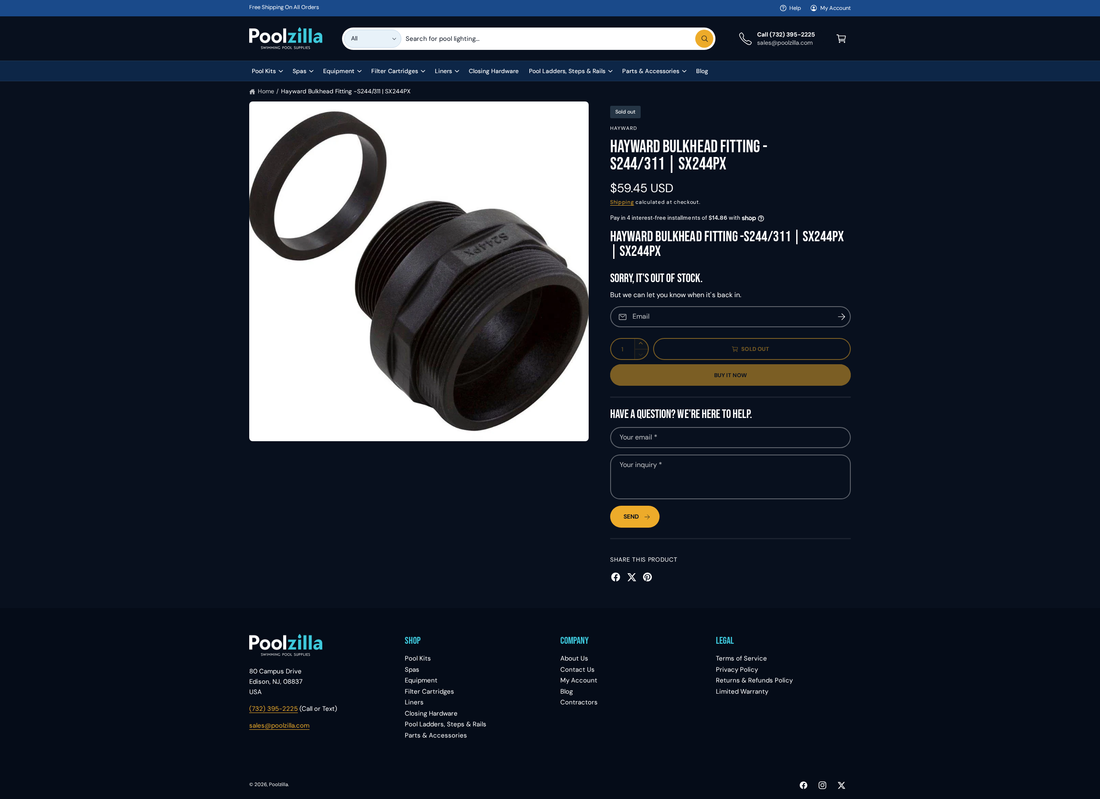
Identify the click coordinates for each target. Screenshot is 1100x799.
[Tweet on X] (631, 577)
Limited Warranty (742, 691)
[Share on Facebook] (615, 577)
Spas (299, 71)
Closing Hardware (431, 713)
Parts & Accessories (650, 71)
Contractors (579, 702)
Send (631, 516)
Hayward (623, 128)
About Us (574, 658)
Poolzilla (278, 784)
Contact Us (577, 669)
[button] (841, 39)
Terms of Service (741, 658)
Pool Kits (264, 71)
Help (795, 8)
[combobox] (559, 39)
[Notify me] (841, 316)
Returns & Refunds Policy (754, 680)
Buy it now (730, 375)
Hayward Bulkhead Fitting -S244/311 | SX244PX (345, 91)
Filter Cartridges (394, 71)
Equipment (338, 71)
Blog (566, 691)
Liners (443, 71)
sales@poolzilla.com (279, 725)
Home (266, 91)
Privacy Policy (737, 669)
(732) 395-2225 (273, 708)
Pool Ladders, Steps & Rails (567, 71)
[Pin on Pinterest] (647, 577)
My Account (835, 8)
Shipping (622, 202)
